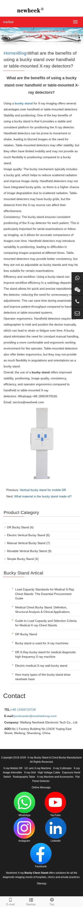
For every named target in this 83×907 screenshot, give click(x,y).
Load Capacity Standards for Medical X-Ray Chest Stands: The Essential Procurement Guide (44, 594)
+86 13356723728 (23, 709)
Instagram (24, 840)
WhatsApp (24, 815)
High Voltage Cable (49, 772)
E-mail (10, 904)
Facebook (41, 866)
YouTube (55, 815)
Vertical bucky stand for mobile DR (43, 490)
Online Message (41, 787)
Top (51, 904)
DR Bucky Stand (18, 527)
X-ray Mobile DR (13, 768)
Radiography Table (24, 776)
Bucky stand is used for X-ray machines (41, 643)
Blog (21, 53)
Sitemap (41, 883)
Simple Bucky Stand (20, 559)
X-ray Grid (30, 772)
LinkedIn (56, 840)
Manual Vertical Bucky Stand (26, 543)
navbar (8, 22)
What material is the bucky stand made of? (43, 496)
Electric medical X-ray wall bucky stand (41, 665)
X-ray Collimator (62, 768)
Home (10, 53)
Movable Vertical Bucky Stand (27, 551)
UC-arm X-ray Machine (37, 768)
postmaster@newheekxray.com (35, 716)
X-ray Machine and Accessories (55, 776)
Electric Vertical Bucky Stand (26, 535)
